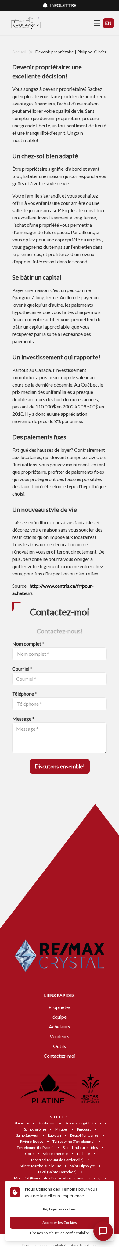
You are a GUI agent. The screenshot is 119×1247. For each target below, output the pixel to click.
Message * (23, 718)
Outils (59, 1046)
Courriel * (22, 669)
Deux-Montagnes (84, 1135)
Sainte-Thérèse (55, 1153)
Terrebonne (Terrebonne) (73, 1141)
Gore (29, 1153)
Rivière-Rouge (31, 1141)
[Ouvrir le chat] (103, 1231)
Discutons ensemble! (59, 766)
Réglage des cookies (59, 1209)
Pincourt (84, 1129)
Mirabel (61, 1129)
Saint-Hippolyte (82, 1165)
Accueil (19, 51)
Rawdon (54, 1135)
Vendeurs (59, 1036)
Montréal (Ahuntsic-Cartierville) (57, 1159)
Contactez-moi (59, 1056)
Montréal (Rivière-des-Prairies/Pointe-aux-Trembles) (57, 1178)
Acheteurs (59, 1026)
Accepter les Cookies (59, 1222)
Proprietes (60, 1007)
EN (108, 23)
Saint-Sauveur (27, 1135)
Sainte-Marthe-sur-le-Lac (40, 1165)
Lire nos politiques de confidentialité (59, 1233)
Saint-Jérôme (35, 1129)
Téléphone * (24, 694)
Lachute (83, 1153)
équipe (59, 1017)
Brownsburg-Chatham (83, 1123)
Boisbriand (47, 1123)
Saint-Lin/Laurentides (80, 1147)
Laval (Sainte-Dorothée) (57, 1172)
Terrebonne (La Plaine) (35, 1147)
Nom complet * (28, 644)
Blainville (21, 1123)
